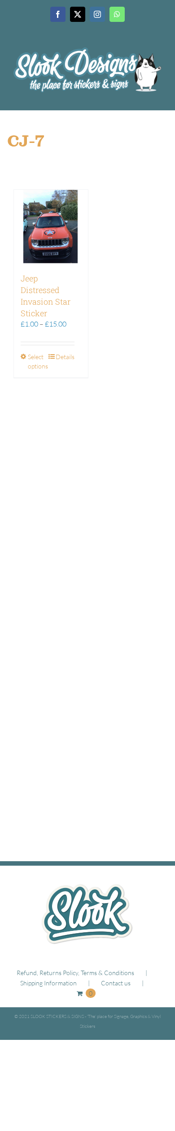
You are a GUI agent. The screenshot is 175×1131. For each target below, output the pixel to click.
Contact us (116, 983)
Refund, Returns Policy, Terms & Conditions (75, 972)
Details (65, 356)
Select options (37, 361)
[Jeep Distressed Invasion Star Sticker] (51, 227)
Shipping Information (48, 983)
